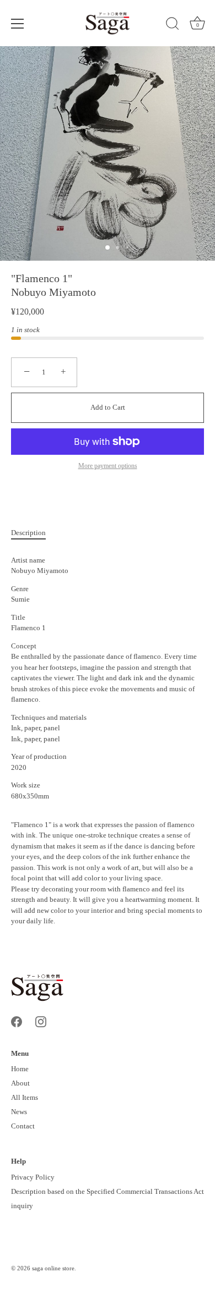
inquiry (22, 1206)
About (20, 1083)
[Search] (172, 25)
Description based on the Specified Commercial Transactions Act (107, 1191)
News (19, 1112)
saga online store (53, 1268)
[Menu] (18, 24)
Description (28, 532)
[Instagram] (40, 1021)
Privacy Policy (33, 1177)
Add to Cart (107, 407)
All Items (24, 1097)
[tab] (34, 532)
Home (20, 1069)
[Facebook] (16, 1021)
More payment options (107, 466)
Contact (23, 1126)
